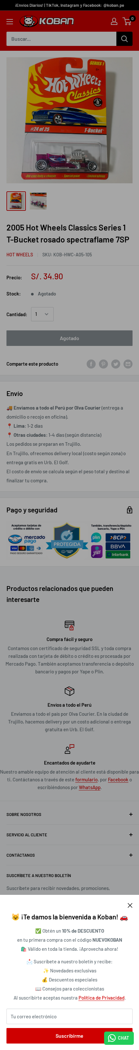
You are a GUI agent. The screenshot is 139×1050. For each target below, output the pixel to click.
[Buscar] (124, 39)
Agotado (69, 338)
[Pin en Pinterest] (103, 364)
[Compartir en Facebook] (91, 364)
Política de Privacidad (101, 998)
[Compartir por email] (128, 364)
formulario (86, 779)
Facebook (118, 779)
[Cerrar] (130, 904)
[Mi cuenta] (114, 21)
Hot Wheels (19, 254)
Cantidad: (16, 314)
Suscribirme (69, 1036)
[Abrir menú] (9, 21)
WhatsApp (90, 787)
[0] (127, 21)
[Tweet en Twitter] (115, 364)
